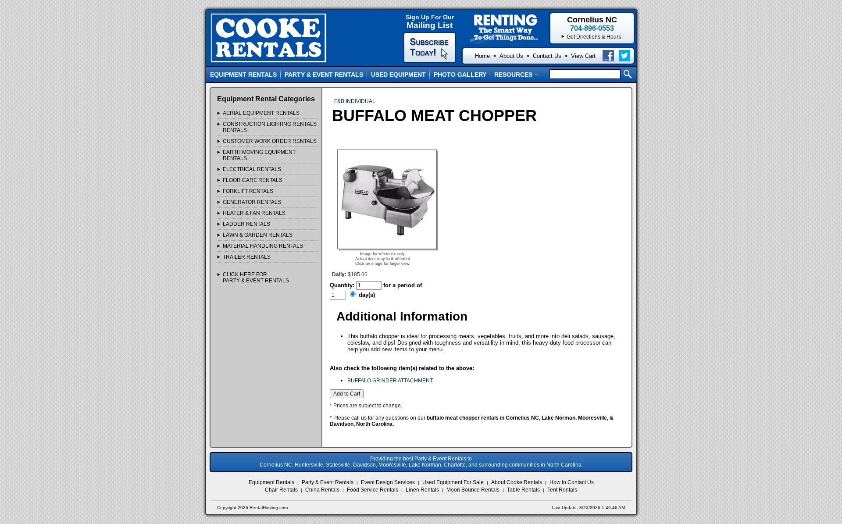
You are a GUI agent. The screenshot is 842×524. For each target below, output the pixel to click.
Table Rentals (523, 490)
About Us (511, 56)
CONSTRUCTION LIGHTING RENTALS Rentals (270, 127)
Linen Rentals (422, 490)
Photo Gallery (460, 74)
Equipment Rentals (243, 74)
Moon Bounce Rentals (472, 490)
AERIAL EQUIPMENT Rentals (261, 113)
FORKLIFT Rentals (248, 191)
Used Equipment (398, 74)
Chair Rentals (281, 490)
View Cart (583, 56)
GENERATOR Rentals (252, 202)
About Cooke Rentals (516, 482)
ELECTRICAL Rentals (252, 169)
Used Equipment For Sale (453, 482)
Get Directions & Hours (594, 37)
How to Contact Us (571, 482)
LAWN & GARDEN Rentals (258, 235)
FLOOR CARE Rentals (252, 180)
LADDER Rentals (246, 224)
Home (482, 56)
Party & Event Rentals (324, 74)
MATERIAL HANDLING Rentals (263, 246)
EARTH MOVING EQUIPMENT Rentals (259, 155)
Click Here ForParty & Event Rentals (256, 277)
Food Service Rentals (372, 490)
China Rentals (322, 490)
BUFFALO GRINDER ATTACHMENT (390, 381)
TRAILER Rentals (247, 257)
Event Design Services (388, 482)
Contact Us (547, 56)
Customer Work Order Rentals (270, 141)
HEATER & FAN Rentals (254, 213)
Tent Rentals (562, 490)
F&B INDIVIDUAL (354, 101)
